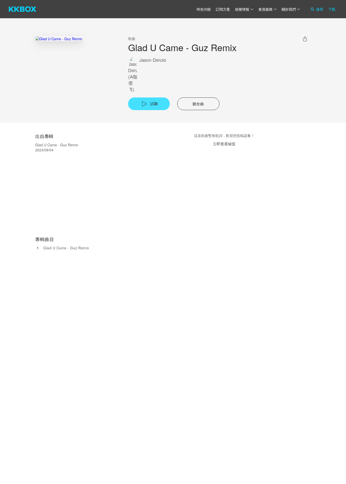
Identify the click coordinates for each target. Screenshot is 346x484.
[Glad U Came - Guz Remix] (58, 38)
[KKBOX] (22, 9)
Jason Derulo (152, 60)
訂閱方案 (223, 9)
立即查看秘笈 (224, 143)
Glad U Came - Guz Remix (66, 247)
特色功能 (204, 9)
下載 (331, 9)
